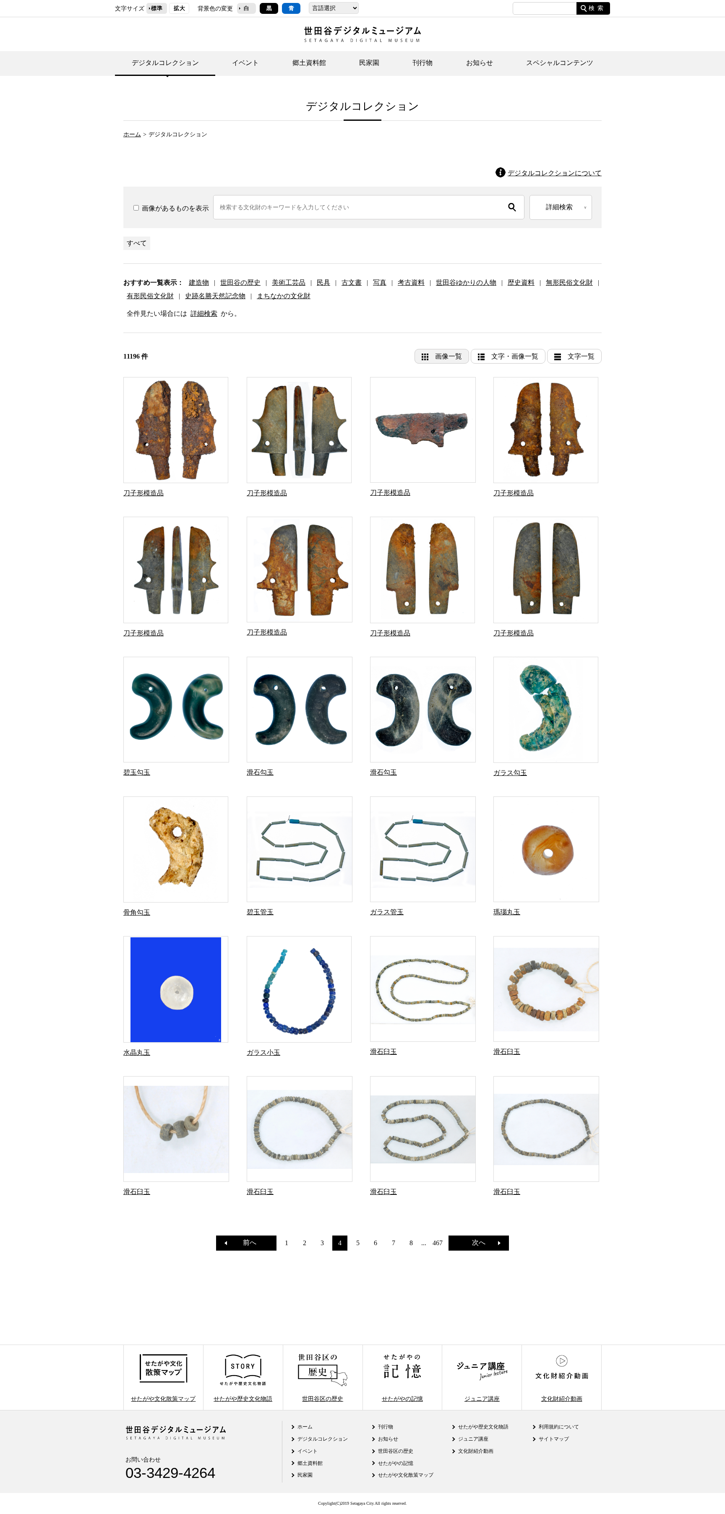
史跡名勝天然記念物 (215, 295)
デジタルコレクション (165, 62)
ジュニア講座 (482, 1398)
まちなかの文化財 (283, 295)
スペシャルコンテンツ (559, 62)
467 (438, 1242)
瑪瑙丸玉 (506, 912)
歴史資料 (521, 282)
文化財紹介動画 (561, 1398)
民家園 (369, 62)
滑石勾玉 (260, 772)
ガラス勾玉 (510, 772)
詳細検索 (203, 313)
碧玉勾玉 (136, 772)
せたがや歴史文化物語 (243, 1398)
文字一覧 (581, 356)
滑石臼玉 (383, 1051)
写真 (379, 282)
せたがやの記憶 (402, 1398)
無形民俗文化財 (569, 282)
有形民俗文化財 (150, 295)
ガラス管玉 (387, 912)
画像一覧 (448, 356)
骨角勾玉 (136, 912)
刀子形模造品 (143, 493)
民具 (323, 282)
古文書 (352, 282)
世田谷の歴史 (240, 282)
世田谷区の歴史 (322, 1398)
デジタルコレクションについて (555, 173)
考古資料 (411, 282)
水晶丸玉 (136, 1052)
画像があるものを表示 (174, 208)
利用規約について (559, 1427)
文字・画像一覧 (514, 356)
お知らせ (479, 62)
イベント (245, 62)
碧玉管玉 (260, 912)
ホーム (132, 134)
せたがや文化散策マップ (163, 1398)
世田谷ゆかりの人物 (466, 282)
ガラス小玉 (263, 1052)
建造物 (199, 282)
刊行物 (422, 62)
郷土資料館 (309, 62)
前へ (246, 1242)
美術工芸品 (288, 282)
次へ (482, 1242)
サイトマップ (554, 1439)
